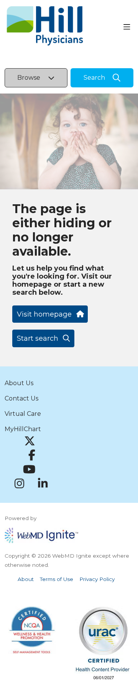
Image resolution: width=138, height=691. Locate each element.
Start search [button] (37, 338)
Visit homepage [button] (44, 314)
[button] (128, 27)
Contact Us (21, 398)
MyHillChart (23, 429)
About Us (19, 383)
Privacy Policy (97, 579)
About (26, 579)
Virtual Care (23, 413)
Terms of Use (56, 579)
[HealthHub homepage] (64, 27)
